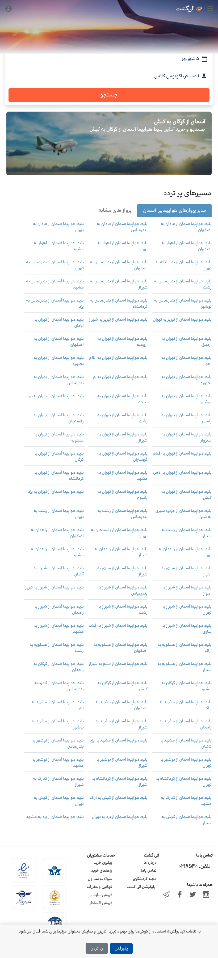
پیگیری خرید (103, 863)
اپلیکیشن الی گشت (142, 887)
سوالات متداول (100, 879)
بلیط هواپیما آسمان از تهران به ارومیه (122, 342)
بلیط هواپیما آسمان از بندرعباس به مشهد (55, 285)
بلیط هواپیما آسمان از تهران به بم (120, 377)
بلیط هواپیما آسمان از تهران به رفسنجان (58, 419)
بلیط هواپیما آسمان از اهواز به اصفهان (187, 246)
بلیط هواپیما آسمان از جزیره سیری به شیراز (183, 514)
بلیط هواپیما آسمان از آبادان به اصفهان (186, 227)
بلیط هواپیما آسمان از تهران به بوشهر (186, 399)
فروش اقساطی (100, 903)
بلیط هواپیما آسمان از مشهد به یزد (119, 741)
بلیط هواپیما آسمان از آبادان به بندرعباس (122, 227)
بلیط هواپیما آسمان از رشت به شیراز (187, 533)
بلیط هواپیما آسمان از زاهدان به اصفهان (57, 533)
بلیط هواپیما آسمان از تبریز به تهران (182, 320)
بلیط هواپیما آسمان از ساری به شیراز (122, 572)
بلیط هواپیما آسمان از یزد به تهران (120, 817)
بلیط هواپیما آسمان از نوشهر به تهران (186, 763)
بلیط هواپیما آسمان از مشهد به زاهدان (186, 725)
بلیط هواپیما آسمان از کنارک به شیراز (58, 782)
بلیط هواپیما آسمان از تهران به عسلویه (58, 438)
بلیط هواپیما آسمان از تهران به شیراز (122, 438)
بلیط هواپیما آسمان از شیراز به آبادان (58, 572)
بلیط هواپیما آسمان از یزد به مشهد (55, 817)
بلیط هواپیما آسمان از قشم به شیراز (118, 664)
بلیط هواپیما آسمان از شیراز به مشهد (58, 629)
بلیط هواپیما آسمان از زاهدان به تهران (185, 552)
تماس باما (149, 871)
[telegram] (166, 895)
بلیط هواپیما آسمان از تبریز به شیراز (118, 320)
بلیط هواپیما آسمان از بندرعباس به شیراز (119, 285)
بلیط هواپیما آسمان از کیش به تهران (59, 801)
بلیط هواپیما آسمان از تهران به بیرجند (122, 399)
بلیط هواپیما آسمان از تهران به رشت (122, 419)
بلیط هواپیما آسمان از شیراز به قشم (118, 626)
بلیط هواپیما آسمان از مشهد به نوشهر (58, 725)
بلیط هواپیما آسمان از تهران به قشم (182, 454)
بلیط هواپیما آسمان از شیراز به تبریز (54, 588)
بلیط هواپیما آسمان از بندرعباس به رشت (183, 285)
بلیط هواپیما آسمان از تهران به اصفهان (58, 342)
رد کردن (96, 949)
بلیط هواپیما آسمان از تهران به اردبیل (186, 342)
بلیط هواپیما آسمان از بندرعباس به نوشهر (183, 304)
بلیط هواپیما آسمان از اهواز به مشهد (59, 246)
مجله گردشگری (145, 879)
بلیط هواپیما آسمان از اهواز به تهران (123, 246)
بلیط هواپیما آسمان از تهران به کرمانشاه (58, 476)
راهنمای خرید (101, 871)
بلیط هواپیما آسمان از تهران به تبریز (54, 396)
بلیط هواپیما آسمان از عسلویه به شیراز (184, 667)
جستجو (109, 95)
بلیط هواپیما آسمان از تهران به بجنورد (58, 361)
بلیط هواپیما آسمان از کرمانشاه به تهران (184, 782)
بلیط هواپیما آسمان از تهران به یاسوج (122, 495)
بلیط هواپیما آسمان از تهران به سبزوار (186, 438)
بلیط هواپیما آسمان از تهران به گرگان (58, 457)
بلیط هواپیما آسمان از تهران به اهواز (186, 361)
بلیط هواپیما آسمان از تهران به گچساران (122, 457)
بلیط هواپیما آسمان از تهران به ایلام (118, 358)
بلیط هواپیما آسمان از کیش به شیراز (187, 820)
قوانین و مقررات (99, 887)
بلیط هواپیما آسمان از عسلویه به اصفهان (120, 648)
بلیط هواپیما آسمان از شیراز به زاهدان (58, 610)
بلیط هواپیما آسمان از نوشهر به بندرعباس (58, 744)
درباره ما (150, 863)
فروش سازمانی (100, 895)
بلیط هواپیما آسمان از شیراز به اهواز (186, 591)
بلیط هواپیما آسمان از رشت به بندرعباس (123, 514)
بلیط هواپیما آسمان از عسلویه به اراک (184, 648)
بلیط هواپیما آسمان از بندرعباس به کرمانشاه (119, 304)
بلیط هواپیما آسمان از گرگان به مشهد (186, 686)
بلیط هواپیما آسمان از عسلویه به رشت (57, 648)
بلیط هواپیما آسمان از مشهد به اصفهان (121, 705)
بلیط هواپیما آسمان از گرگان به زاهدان (58, 667)
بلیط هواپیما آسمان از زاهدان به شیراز (121, 552)
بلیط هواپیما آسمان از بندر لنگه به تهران (184, 266)
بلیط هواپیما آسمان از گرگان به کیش (122, 686)
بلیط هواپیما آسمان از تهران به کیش (186, 495)
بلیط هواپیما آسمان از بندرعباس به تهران (55, 266)
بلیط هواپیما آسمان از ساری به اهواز (186, 572)
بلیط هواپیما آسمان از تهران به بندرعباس (58, 380)
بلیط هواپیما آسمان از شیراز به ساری (186, 629)
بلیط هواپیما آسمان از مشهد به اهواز (58, 705)
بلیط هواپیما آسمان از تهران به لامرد (182, 473)
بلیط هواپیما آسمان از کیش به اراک (119, 798)
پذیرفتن (121, 949)
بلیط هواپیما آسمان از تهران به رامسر (186, 419)
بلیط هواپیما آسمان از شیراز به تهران (186, 610)
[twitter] (193, 895)
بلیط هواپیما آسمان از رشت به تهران (59, 514)
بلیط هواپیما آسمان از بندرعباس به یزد (55, 304)
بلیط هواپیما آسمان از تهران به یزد (56, 492)
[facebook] (179, 895)
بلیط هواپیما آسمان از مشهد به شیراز (121, 725)
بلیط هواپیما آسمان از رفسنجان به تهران (119, 533)
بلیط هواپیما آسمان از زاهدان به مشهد (57, 552)
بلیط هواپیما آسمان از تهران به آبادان (58, 323)
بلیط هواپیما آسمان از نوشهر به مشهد (58, 763)
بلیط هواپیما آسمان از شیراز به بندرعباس (122, 591)
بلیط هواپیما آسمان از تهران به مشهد (122, 476)
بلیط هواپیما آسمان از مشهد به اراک (186, 705)
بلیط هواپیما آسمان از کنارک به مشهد (186, 801)
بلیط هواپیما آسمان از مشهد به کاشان (186, 744)
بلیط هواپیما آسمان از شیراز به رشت (122, 610)
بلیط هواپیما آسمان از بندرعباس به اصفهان (119, 266)
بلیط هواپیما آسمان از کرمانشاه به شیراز (119, 782)
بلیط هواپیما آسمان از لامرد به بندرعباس (59, 686)
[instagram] (206, 895)
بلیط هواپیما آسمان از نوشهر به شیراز (121, 763)
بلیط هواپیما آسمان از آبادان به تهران (58, 227)
